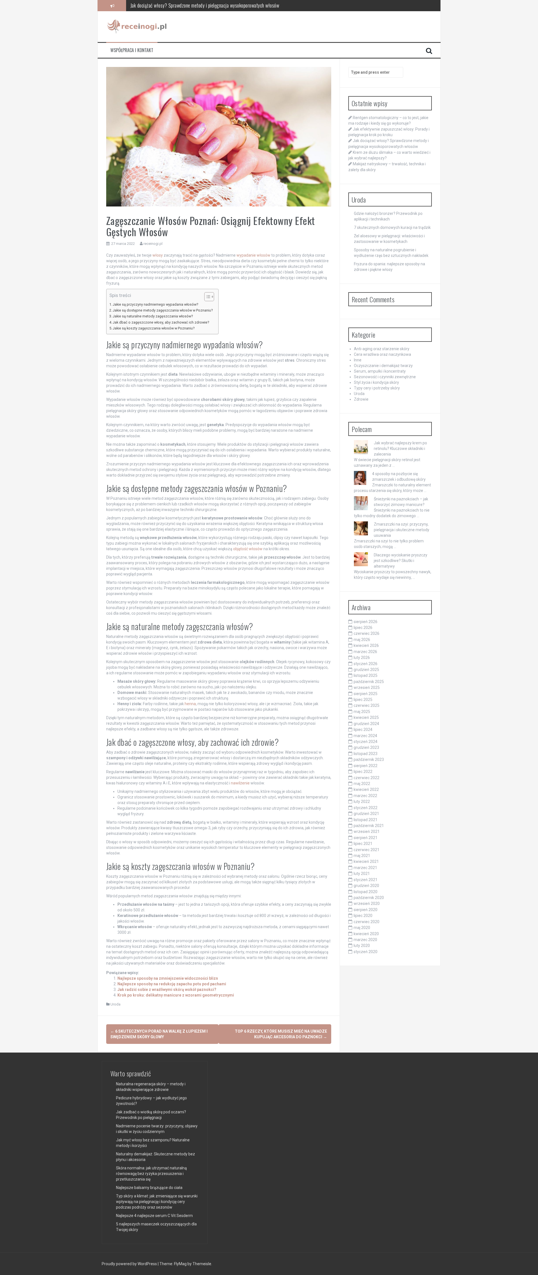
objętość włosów (248, 549)
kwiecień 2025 (366, 717)
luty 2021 (362, 873)
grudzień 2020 (366, 885)
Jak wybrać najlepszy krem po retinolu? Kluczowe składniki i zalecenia (400, 448)
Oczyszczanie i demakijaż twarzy (383, 365)
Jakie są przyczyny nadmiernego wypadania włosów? (155, 304)
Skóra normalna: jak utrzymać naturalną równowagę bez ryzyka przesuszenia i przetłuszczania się (151, 1173)
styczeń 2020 (365, 951)
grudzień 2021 (366, 813)
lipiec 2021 (363, 843)
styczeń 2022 (365, 807)
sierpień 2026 (365, 621)
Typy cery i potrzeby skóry (377, 388)
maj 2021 (362, 855)
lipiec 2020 (363, 915)
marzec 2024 (365, 735)
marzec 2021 (365, 867)
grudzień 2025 (366, 669)
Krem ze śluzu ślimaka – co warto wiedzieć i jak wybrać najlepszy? (191, 5)
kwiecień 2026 (366, 645)
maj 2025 (362, 711)
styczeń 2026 (365, 663)
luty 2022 (362, 801)
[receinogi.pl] (138, 26)
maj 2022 (362, 783)
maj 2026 (362, 639)
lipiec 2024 (363, 729)
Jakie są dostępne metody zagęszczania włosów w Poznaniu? (163, 310)
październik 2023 (369, 759)
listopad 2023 (365, 753)
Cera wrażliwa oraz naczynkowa (382, 354)
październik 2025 (369, 681)
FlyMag (180, 1264)
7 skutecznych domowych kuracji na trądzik (392, 227)
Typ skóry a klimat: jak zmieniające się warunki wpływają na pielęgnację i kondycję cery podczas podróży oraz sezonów (157, 1201)
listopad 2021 (365, 820)
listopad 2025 (365, 675)
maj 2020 (362, 927)
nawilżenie (240, 783)
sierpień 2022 (365, 765)
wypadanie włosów (253, 255)
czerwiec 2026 (366, 633)
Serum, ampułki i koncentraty (380, 371)
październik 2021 (369, 825)
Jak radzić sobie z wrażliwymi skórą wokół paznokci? (166, 989)
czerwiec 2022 (366, 777)
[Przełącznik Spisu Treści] (206, 296)
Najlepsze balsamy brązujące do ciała (149, 1187)
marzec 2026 (365, 651)
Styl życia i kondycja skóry (376, 382)
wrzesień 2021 (367, 831)
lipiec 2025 (363, 699)
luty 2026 (362, 657)
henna (190, 704)
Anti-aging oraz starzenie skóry (381, 349)
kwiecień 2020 (366, 934)
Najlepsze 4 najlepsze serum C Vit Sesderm (154, 1215)
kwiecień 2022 (366, 789)
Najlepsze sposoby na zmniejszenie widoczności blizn (167, 978)
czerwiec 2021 (366, 849)
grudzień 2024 (366, 723)
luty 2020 (362, 945)
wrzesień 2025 (367, 687)
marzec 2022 (365, 795)
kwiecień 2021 (366, 861)
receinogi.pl (153, 243)
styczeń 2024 (365, 741)
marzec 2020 (365, 939)
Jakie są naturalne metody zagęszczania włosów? (153, 316)
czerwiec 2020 (366, 921)
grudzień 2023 (366, 747)
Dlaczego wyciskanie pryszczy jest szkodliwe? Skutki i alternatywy (400, 560)
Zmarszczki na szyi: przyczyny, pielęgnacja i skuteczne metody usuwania (401, 530)
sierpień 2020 (365, 909)
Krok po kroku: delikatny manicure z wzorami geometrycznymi (175, 995)
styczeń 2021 (365, 879)
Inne (357, 360)
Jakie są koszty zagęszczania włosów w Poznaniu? (153, 328)
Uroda (115, 1004)
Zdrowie (361, 399)
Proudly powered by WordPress (130, 1264)
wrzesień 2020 (367, 903)
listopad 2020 (365, 892)
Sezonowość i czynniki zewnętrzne (385, 377)
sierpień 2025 (365, 693)
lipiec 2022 (363, 771)
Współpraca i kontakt (131, 50)
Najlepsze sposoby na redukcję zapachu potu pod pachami (171, 984)
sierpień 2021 (365, 837)
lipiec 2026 (363, 627)
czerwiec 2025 (366, 705)
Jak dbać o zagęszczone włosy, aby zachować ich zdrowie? (161, 322)
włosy (157, 255)
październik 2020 (369, 897)
